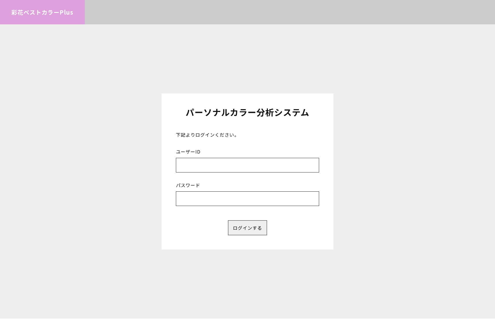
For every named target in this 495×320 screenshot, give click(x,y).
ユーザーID (188, 151)
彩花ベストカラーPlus (42, 12)
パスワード (188, 185)
